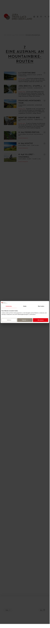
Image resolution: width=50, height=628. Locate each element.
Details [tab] (24, 306)
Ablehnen (9, 320)
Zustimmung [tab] (9, 306)
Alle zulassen (41, 320)
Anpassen (24, 320)
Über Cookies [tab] (41, 306)
